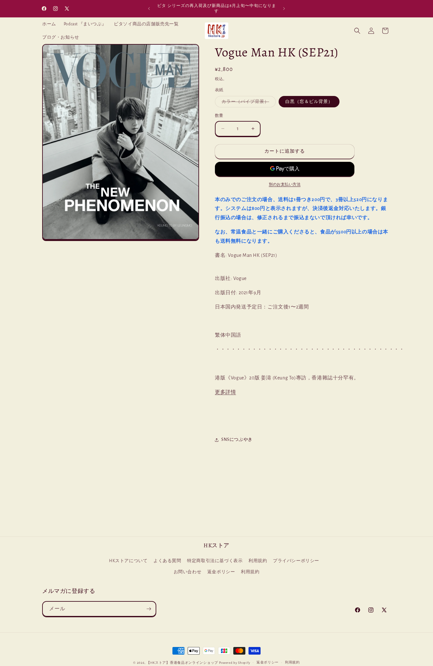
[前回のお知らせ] (149, 9)
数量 (219, 116)
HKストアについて (128, 561)
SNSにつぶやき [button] (237, 439)
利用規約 (258, 561)
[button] (357, 31)
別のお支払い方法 (285, 184)
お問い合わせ (188, 572)
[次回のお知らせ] (284, 9)
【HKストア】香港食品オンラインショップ (182, 662)
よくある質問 (167, 561)
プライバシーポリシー (296, 561)
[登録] (149, 609)
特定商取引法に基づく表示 (214, 561)
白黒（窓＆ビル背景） (309, 101)
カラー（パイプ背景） (248, 103)
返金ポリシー (221, 572)
